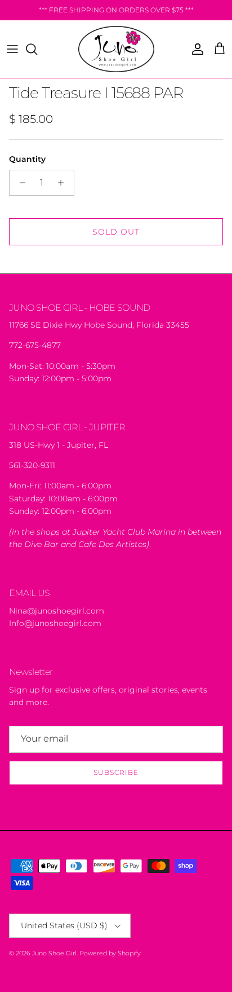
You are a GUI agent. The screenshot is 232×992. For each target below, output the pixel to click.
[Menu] (12, 49)
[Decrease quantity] (19, 182)
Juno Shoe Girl (54, 953)
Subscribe (116, 772)
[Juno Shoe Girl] (116, 49)
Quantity (27, 159)
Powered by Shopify (110, 953)
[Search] (37, 49)
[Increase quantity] (64, 182)
